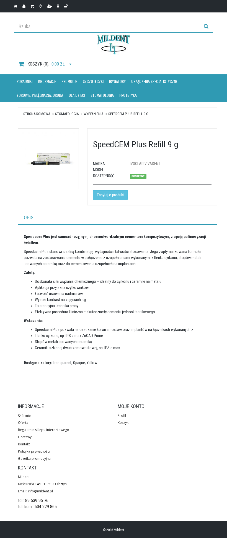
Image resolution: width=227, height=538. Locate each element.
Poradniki (24, 81)
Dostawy (25, 437)
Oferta (23, 422)
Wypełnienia (93, 114)
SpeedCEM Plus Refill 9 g (128, 114)
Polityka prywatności (34, 451)
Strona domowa (36, 114)
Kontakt (24, 444)
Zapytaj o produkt (110, 195)
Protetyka (128, 95)
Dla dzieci (77, 95)
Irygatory (117, 81)
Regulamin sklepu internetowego (43, 429)
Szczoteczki (93, 81)
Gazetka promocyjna (34, 458)
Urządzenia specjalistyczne (154, 81)
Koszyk (123, 422)
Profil (122, 415)
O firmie (24, 415)
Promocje (69, 81)
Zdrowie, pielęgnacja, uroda (40, 95)
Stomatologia (102, 95)
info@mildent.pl (40, 491)
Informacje (47, 81)
